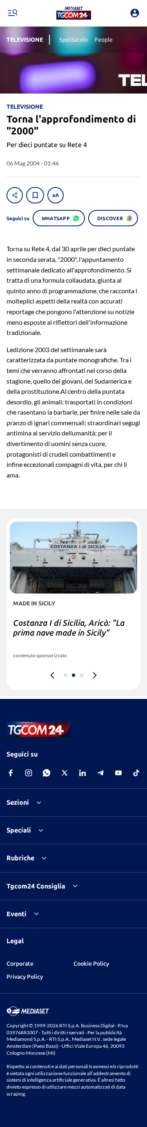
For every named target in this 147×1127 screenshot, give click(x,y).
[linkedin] (82, 773)
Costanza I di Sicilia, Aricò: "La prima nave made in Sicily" (69, 627)
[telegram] (100, 773)
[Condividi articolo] (15, 195)
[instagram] (28, 773)
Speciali (19, 830)
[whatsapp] (46, 773)
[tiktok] (136, 773)
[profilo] (134, 13)
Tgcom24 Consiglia (36, 886)
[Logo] (73, 13)
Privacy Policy (25, 976)
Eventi (17, 913)
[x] (64, 773)
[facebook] (11, 773)
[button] (73, 13)
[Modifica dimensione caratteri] (55, 195)
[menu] (12, 13)
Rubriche (20, 857)
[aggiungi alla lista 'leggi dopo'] (35, 195)
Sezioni (18, 802)
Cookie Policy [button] (91, 963)
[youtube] (118, 773)
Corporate (20, 963)
